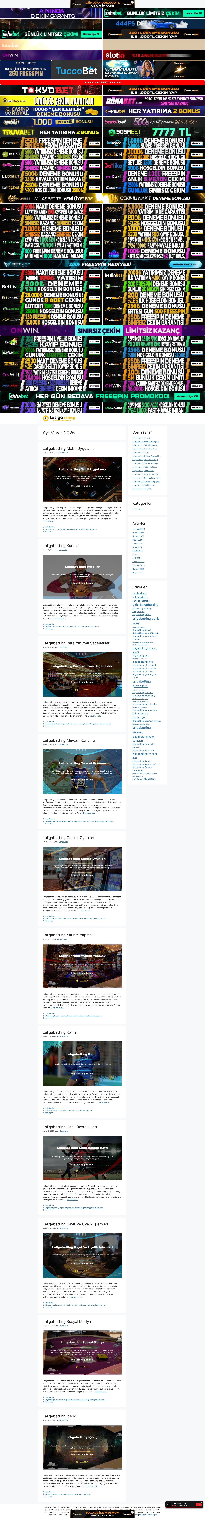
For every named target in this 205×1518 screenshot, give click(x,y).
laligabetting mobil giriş (143, 695)
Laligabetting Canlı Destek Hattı (70, 1127)
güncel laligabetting (142, 608)
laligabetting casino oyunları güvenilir (142, 642)
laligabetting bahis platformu (68, 1110)
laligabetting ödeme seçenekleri (142, 769)
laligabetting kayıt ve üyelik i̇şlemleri (92, 1305)
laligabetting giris (143, 661)
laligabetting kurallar (92, 626)
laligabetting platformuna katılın (92, 1208)
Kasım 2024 (137, 551)
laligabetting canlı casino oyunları (144, 637)
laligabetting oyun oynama (74, 724)
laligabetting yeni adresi (144, 764)
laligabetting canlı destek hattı (69, 1208)
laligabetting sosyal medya (95, 1400)
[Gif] (102, 198)
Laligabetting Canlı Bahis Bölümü (146, 478)
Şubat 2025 (137, 543)
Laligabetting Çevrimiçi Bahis (144, 449)
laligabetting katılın (86, 1110)
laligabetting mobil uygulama (86, 529)
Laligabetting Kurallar (61, 545)
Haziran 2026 (138, 533)
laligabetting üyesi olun (150, 773)
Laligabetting (49, 527)
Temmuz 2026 (138, 529)
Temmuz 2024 (138, 565)
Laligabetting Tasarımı (141, 489)
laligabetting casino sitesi (75, 626)
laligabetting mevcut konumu (84, 821)
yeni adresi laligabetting (144, 779)
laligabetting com (51, 529)
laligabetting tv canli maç (104, 821)
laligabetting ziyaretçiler (93, 1016)
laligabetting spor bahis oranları (94, 918)
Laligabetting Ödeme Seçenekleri (146, 456)
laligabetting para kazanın (139, 707)
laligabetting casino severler (55, 626)
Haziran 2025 (138, 536)
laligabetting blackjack (138, 627)
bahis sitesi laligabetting (140, 595)
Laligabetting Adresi (141, 438)
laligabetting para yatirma (144, 710)
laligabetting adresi (141, 614)
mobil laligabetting (137, 776)
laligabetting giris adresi (53, 1494)
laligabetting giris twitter (144, 668)
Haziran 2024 (138, 569)
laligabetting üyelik (137, 773)
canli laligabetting (141, 601)
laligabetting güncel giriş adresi (144, 676)
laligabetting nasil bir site (144, 704)
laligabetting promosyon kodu (74, 1400)
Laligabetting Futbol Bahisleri (144, 467)
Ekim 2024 (136, 554)
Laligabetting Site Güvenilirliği (145, 460)
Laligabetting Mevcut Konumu (69, 740)
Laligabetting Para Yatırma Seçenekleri (76, 643)
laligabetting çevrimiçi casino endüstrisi (59, 821)
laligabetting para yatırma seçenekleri (97, 724)
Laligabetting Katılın (60, 1032)
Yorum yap (49, 531)
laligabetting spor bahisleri (143, 738)
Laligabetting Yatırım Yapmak (68, 935)
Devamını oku (48, 521)
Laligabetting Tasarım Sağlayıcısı (146, 482)
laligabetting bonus (141, 630)
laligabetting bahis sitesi (146, 621)
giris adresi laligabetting (53, 918)
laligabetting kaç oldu (142, 692)
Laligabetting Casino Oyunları (68, 837)
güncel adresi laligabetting (54, 724)
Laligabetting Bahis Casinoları (145, 463)
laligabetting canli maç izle (145, 633)
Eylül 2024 (136, 558)
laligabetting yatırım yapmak (74, 1016)
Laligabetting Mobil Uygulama (69, 448)
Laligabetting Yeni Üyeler (143, 485)
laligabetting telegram (143, 750)
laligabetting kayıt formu (66, 529)
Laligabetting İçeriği (60, 1416)
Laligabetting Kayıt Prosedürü (145, 474)
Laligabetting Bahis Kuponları (144, 445)
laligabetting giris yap (142, 671)
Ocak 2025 (137, 547)
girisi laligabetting (51, 1110)
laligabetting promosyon (140, 715)
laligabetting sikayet (84, 1494)
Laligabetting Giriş (140, 452)
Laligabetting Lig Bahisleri (143, 471)
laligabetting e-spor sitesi (139, 658)
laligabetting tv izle (141, 761)
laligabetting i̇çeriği (69, 1494)
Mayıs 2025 (137, 540)
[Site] (51, 142)
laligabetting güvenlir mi (53, 1305)
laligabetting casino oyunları (73, 918)
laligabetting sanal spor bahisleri (141, 724)
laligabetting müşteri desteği (140, 701)
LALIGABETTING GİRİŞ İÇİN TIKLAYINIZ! (102, 82)
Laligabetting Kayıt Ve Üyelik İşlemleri (75, 1224)
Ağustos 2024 (138, 562)
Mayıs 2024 (137, 573)
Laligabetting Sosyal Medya (67, 1321)
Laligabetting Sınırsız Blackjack (145, 441)
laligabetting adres (51, 1208)
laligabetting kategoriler (71, 1305)
